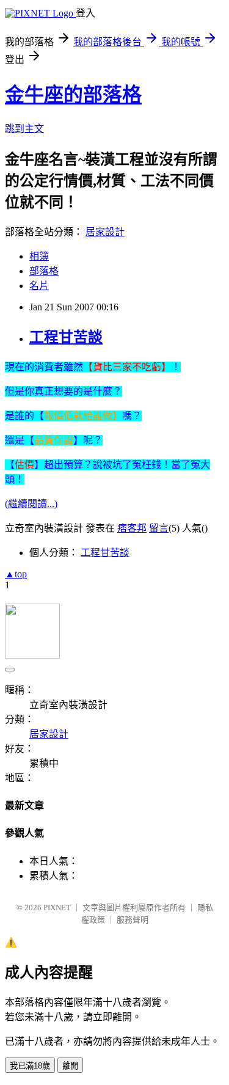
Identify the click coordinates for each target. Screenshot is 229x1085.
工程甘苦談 (66, 337)
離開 (70, 1065)
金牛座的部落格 (73, 95)
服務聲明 (132, 919)
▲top (16, 574)
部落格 (44, 271)
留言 (159, 528)
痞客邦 (132, 528)
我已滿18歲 (30, 1065)
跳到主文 (24, 128)
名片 (39, 285)
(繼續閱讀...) (31, 504)
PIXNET (57, 907)
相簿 (39, 256)
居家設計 (105, 232)
